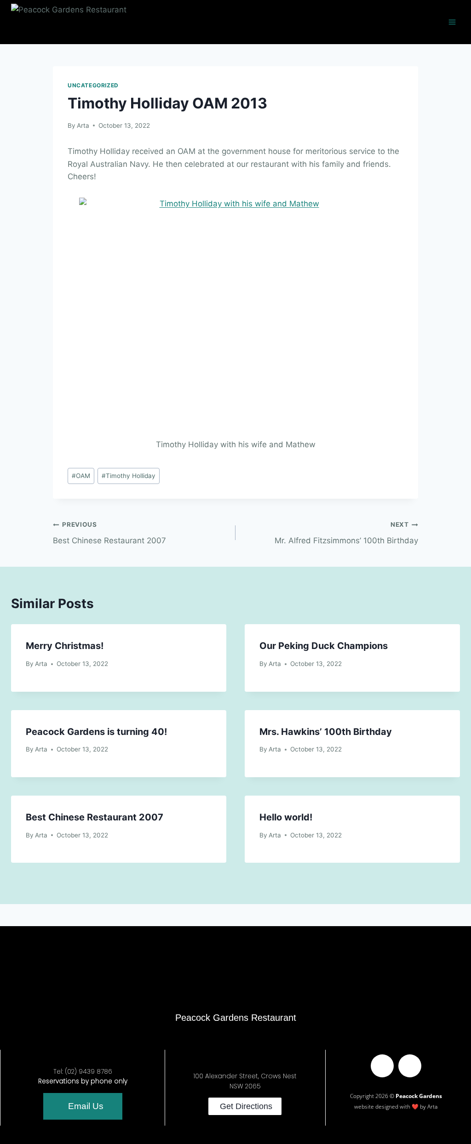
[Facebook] (382, 1065)
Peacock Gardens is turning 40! (96, 731)
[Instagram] (409, 1065)
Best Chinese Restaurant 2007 (109, 533)
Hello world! (285, 817)
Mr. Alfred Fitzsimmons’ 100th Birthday (346, 533)
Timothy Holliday (128, 475)
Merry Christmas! (64, 645)
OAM (81, 475)
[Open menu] (452, 21)
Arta (83, 125)
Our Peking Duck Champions (323, 645)
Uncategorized (93, 85)
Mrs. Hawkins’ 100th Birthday (325, 731)
